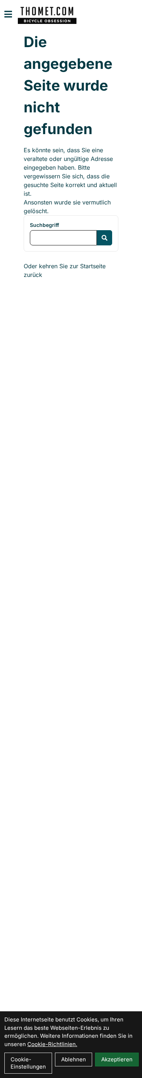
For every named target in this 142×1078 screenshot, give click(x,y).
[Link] (8, 14)
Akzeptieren (117, 1059)
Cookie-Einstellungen (28, 1063)
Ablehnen (73, 1059)
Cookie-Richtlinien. (52, 1044)
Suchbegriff (44, 225)
